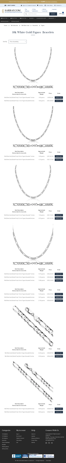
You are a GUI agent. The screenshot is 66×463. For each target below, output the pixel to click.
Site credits (48, 460)
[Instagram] (49, 443)
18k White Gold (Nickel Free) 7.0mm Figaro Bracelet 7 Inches (19, 294)
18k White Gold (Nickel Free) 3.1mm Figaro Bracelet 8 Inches (19, 100)
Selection (4, 18)
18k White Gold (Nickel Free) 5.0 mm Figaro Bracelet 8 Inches (19, 218)
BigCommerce (35, 453)
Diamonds (4, 440)
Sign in (24, 5)
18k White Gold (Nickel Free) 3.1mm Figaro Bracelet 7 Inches (19, 97)
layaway (33, 436)
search (53, 14)
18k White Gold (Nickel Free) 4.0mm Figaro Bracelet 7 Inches (19, 156)
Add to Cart (59, 97)
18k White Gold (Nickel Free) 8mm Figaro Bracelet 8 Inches (19, 353)
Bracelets (51, 18)
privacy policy (34, 440)
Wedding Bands (5, 21)
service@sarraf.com (50, 440)
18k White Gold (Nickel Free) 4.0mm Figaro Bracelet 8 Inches (19, 159)
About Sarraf (11, 5)
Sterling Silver (15, 21)
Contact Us (48, 435)
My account (18, 436)
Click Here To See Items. (51, 1)
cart (17, 442)
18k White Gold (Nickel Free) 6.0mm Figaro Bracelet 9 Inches (19, 280)
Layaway (54, 9)
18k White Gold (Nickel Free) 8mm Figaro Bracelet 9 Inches (19, 356)
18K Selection (5, 438)
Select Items (24, 1)
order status (50, 5)
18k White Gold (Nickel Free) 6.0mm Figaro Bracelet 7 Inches (19, 274)
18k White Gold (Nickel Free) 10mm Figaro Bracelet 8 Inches (19, 408)
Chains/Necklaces (41, 18)
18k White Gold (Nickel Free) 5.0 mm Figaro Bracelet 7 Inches (19, 215)
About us (33, 434)
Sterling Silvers (5, 448)
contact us (58, 5)
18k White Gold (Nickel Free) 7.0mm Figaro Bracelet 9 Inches (19, 300)
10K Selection (5, 434)
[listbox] (18, 41)
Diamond (31, 18)
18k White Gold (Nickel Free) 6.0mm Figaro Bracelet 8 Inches (19, 277)
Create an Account (32, 5)
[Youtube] (52, 443)
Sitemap (33, 442)
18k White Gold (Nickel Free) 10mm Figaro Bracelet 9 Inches (19, 412)
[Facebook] (46, 443)
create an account (20, 438)
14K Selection (5, 436)
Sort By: (5, 41)
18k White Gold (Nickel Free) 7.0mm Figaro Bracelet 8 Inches (19, 297)
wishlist (41, 5)
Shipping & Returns (35, 438)
